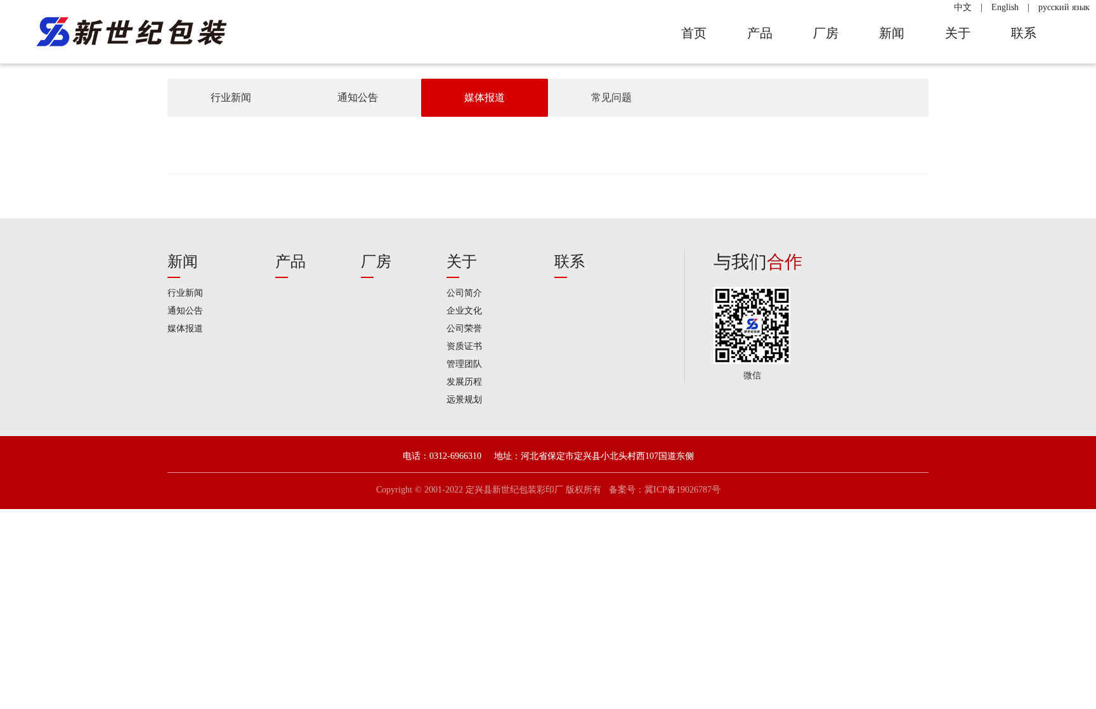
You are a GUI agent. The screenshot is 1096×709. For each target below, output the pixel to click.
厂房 (376, 261)
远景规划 (464, 399)
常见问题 (611, 97)
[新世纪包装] (130, 31)
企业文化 (464, 310)
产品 (290, 261)
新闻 (182, 261)
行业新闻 (231, 97)
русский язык (1064, 7)
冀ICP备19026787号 (682, 489)
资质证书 (464, 346)
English (1005, 7)
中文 (963, 7)
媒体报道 (484, 97)
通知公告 (357, 97)
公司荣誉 (464, 328)
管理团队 (464, 364)
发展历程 (464, 382)
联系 (569, 261)
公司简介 (464, 293)
